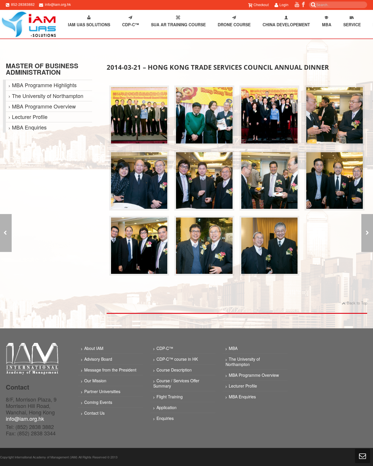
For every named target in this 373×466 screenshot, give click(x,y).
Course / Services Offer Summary (176, 383)
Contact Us (94, 413)
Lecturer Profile (29, 116)
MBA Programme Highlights (44, 85)
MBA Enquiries (29, 127)
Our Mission (95, 380)
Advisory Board (98, 359)
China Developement (286, 24)
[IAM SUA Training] (28, 24)
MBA (326, 24)
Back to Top (357, 303)
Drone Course (234, 24)
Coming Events (98, 402)
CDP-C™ (130, 24)
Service (352, 24)
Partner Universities (102, 391)
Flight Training (169, 396)
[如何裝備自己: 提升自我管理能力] (6, 233)
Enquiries (165, 418)
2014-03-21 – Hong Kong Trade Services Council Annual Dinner (218, 67)
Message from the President (110, 369)
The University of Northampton (47, 95)
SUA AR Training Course (178, 24)
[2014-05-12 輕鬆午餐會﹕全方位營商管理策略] (367, 233)
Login (283, 4)
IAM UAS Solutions (89, 24)
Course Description (174, 369)
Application (166, 407)
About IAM (93, 348)
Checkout (261, 4)
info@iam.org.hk (58, 4)
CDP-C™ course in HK (177, 359)
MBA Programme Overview (44, 106)
